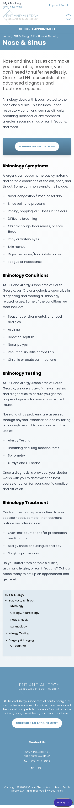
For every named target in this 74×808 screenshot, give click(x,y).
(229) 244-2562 (12, 7)
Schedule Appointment (37, 29)
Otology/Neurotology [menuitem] (24, 613)
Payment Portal (58, 5)
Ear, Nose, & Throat (44, 36)
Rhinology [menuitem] (16, 606)
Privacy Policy (54, 790)
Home (6, 36)
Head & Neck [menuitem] (19, 620)
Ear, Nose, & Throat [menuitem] (22, 600)
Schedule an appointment (37, 723)
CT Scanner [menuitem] (18, 646)
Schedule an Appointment (37, 146)
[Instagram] (40, 768)
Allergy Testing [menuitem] (19, 633)
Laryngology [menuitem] (18, 627)
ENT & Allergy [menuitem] (14, 595)
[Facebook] (33, 768)
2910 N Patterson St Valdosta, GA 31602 (37, 754)
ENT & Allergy (21, 36)
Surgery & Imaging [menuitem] (21, 640)
